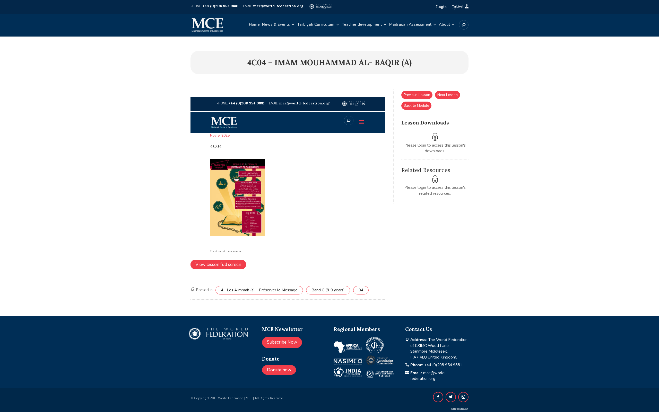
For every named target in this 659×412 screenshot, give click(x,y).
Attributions (460, 409)
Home (254, 25)
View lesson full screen (218, 264)
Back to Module (416, 105)
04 (361, 290)
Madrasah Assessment (410, 25)
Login (441, 6)
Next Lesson (447, 94)
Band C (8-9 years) (328, 290)
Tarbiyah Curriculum (315, 25)
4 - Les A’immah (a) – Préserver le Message (259, 290)
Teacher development (362, 25)
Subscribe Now (282, 342)
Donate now (279, 370)
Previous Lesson (417, 94)
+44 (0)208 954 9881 (443, 365)
